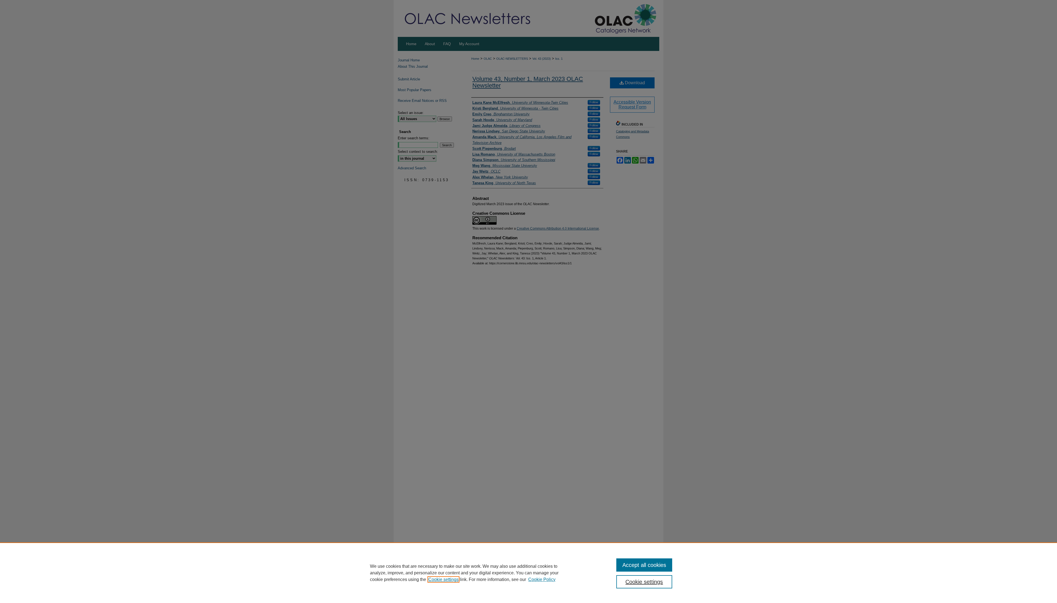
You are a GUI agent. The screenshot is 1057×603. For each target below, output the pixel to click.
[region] (528, 572)
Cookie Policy (541, 579)
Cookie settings (443, 579)
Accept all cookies (644, 565)
